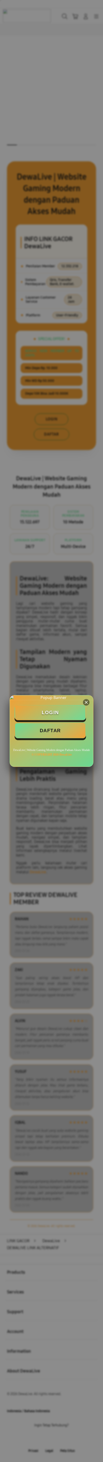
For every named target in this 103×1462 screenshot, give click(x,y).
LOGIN (50, 712)
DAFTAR (50, 730)
